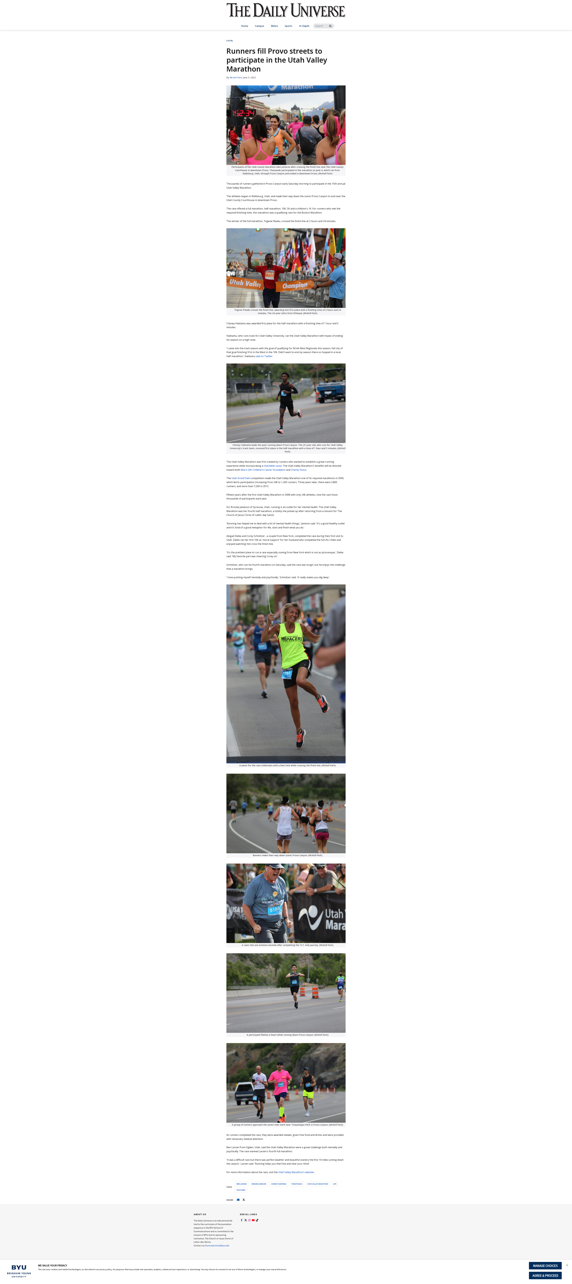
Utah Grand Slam (240, 478)
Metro (274, 26)
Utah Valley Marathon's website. (296, 1172)
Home (244, 26)
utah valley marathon (317, 1184)
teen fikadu (296, 1184)
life (334, 1184)
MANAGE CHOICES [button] (545, 1266)
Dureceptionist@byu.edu (217, 1245)
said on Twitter (264, 356)
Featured (241, 1190)
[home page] (286, 13)
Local (229, 40)
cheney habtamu (278, 1184)
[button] (567, 1264)
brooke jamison (259, 1184)
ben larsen (242, 1184)
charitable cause (273, 465)
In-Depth (304, 26)
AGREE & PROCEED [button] (545, 1275)
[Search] (330, 26)
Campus (259, 26)
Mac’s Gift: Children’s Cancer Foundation (263, 469)
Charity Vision (298, 469)
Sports (288, 26)
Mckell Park (236, 77)
